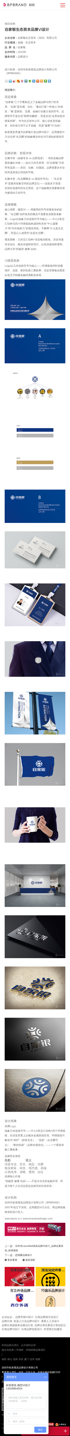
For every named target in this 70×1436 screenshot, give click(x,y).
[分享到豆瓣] (46, 81)
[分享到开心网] (38, 81)
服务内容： (11, 56)
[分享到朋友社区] (30, 81)
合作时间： (11, 51)
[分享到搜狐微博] (18, 81)
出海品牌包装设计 (31, 1329)
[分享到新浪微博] (14, 81)
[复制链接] (7, 81)
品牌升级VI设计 (24, 1317)
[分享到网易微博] (22, 81)
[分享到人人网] (34, 81)
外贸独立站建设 (53, 1329)
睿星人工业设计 (50, 1321)
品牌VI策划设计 (19, 5)
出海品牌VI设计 (11, 1329)
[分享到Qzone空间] (26, 81)
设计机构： (11, 69)
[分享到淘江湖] (42, 81)
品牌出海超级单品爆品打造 (17, 1325)
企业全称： (11, 37)
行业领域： (11, 42)
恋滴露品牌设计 (23, 1255)
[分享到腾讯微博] (11, 81)
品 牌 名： (11, 47)
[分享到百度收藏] (50, 81)
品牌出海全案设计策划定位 (50, 1325)
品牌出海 (7, 1321)
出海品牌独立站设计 (46, 1317)
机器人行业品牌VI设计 (27, 1321)
